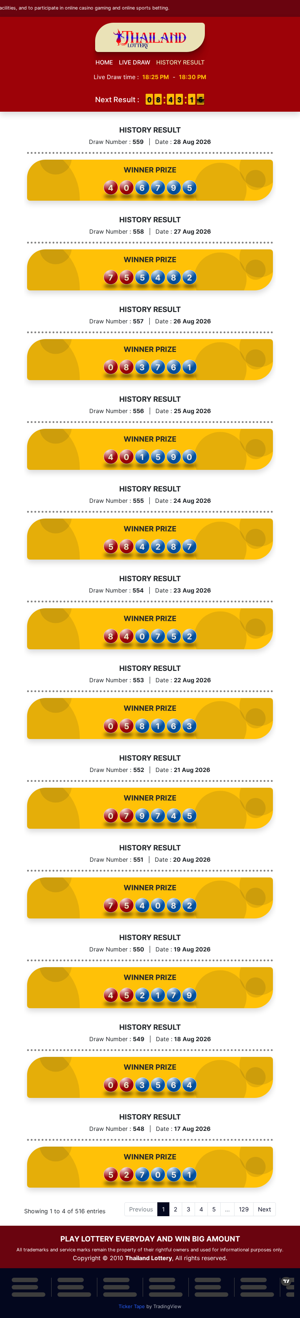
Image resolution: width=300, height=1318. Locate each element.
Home (104, 62)
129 (244, 1209)
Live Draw (134, 62)
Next (264, 1209)
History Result (180, 62)
